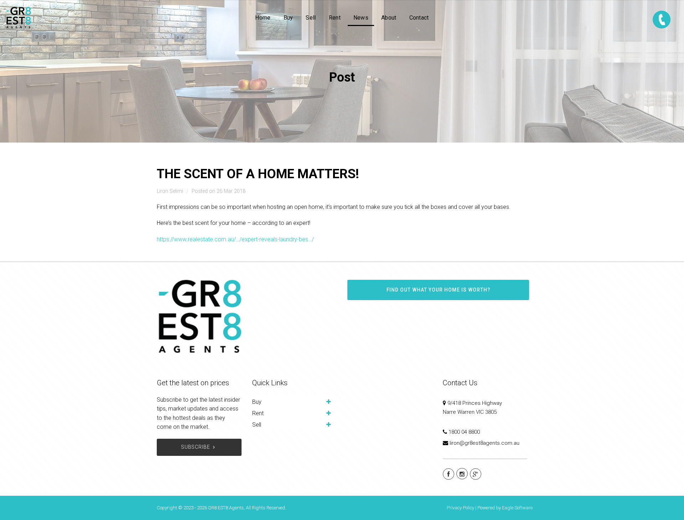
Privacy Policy (460, 507)
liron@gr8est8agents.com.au (484, 443)
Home (262, 17)
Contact (419, 17)
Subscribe (195, 447)
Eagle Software (517, 507)
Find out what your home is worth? (438, 290)
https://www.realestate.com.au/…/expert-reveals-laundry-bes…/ (235, 239)
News (360, 17)
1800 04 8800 (464, 432)
